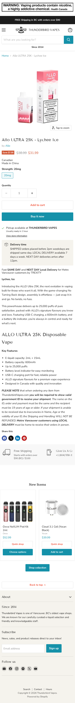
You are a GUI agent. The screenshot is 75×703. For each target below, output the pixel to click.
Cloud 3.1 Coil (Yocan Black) (54, 528)
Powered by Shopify (37, 696)
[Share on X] (11, 438)
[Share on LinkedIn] (17, 438)
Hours (49, 689)
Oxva (5, 533)
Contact (38, 689)
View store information (16, 236)
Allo (7, 145)
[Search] (68, 40)
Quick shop (18, 544)
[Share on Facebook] (4, 438)
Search (26, 689)
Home (5, 55)
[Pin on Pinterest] (24, 438)
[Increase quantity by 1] (32, 193)
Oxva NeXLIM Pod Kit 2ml (15, 528)
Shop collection (37, 567)
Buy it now (37, 216)
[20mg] (8, 179)
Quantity (6, 185)
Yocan (44, 533)
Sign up (54, 648)
